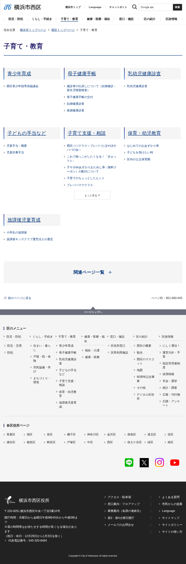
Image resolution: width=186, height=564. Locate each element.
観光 (140, 352)
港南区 (131, 434)
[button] (93, 272)
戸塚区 (71, 442)
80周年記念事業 (146, 378)
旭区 (30, 434)
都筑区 (31, 442)
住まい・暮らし (42, 347)
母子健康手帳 (82, 73)
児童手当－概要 (17, 145)
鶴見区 (51, 442)
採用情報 (168, 374)
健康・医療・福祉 (94, 339)
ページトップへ (93, 312)
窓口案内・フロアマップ (124, 503)
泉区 (50, 434)
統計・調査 (170, 387)
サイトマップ (170, 517)
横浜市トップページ (33, 30)
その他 (141, 387)
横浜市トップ (73, 7)
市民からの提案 (172, 503)
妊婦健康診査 (75, 103)
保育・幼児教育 (144, 133)
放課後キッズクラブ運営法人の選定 (30, 239)
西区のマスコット (145, 361)
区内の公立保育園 (138, 159)
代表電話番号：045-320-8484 (27, 540)
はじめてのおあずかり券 (143, 145)
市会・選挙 (170, 381)
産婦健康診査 (75, 110)
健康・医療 (92, 357)
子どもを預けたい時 (140, 152)
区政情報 (167, 336)
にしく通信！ (171, 345)
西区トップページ (63, 30)
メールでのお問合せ (121, 524)
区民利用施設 (119, 352)
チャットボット (118, 7)
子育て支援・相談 (87, 133)
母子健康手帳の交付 (80, 97)
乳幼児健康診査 (144, 73)
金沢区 (111, 434)
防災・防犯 (14, 336)
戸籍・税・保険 (42, 358)
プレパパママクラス (81, 185)
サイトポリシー (172, 524)
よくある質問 (170, 497)
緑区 (150, 442)
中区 (90, 442)
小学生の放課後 (17, 232)
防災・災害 (14, 345)
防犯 (10, 352)
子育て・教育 (67, 336)
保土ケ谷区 (134, 442)
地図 (140, 370)
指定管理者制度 (171, 365)
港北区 (151, 434)
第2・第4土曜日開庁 (121, 517)
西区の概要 (144, 345)
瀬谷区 (11, 442)
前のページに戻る (19, 298)
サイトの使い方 (172, 531)
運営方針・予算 (171, 354)
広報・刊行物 (171, 394)
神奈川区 (93, 434)
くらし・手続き (43, 336)
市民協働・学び (42, 369)
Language (168, 510)
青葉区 (11, 434)
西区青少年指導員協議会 (23, 86)
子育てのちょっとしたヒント (86, 178)
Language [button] (95, 7)
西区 (110, 442)
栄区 (170, 434)
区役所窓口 (118, 345)
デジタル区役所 (145, 396)
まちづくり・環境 (42, 380)
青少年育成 (19, 73)
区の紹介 (142, 336)
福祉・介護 (92, 350)
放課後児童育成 (24, 220)
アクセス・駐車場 (119, 497)
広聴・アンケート (171, 403)
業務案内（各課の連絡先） (125, 510)
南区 (170, 442)
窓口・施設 (117, 336)
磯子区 (71, 434)
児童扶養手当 (15, 152)
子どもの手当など (26, 133)
